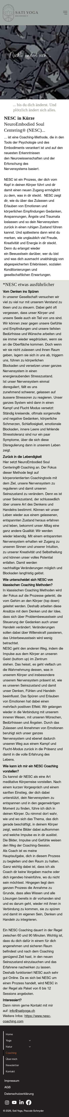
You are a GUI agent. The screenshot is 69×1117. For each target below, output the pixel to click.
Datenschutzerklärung (19, 1093)
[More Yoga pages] (30, 1040)
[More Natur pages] (30, 1047)
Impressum (11, 1080)
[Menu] (65, 12)
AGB (7, 1087)
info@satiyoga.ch (22, 1011)
